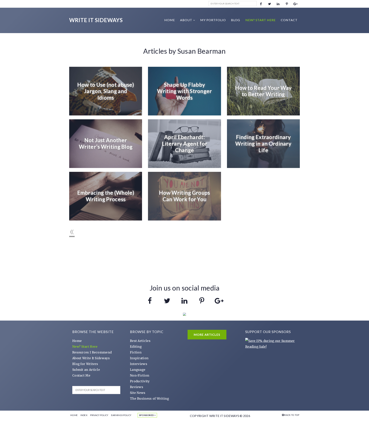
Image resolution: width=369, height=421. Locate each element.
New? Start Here (85, 346)
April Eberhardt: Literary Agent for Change (184, 143)
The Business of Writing (149, 398)
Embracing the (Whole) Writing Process (105, 196)
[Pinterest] (287, 4)
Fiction (135, 352)
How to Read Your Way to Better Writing (263, 91)
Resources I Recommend (92, 352)
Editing (136, 346)
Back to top (292, 414)
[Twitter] (269, 4)
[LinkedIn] (278, 4)
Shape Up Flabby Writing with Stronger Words (184, 91)
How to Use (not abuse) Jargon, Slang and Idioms (105, 91)
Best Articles (140, 341)
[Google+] (295, 4)
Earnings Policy (121, 415)
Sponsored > (147, 415)
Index (84, 415)
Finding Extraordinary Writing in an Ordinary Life (263, 143)
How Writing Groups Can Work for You (184, 196)
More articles (207, 334)
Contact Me (81, 375)
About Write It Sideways (91, 358)
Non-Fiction (139, 375)
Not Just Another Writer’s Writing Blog (105, 143)
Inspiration (139, 358)
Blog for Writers (85, 364)
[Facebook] (261, 4)
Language (137, 370)
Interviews (138, 364)
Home (77, 341)
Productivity (140, 381)
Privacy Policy (99, 415)
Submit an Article (86, 370)
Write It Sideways (96, 20)
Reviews (136, 387)
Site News (137, 393)
